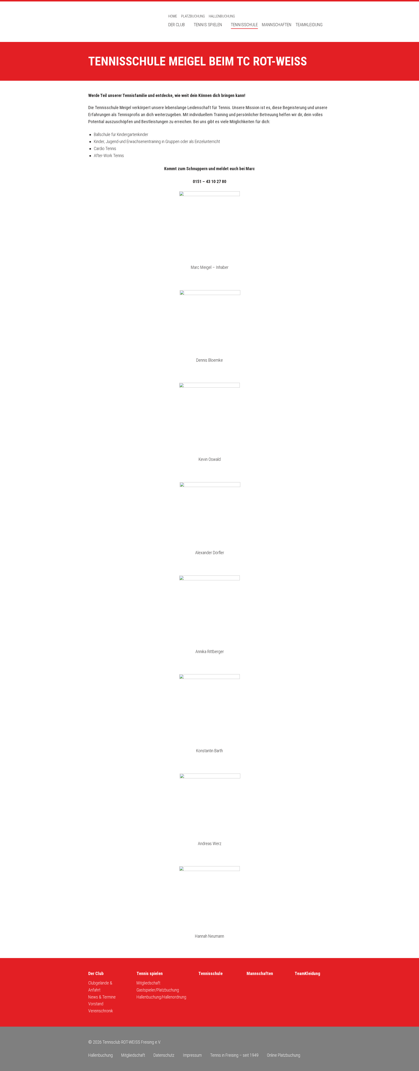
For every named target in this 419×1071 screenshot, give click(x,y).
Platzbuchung (193, 16)
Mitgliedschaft (148, 982)
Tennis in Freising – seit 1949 (234, 1055)
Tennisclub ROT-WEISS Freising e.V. (122, 22)
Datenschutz (163, 1055)
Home (172, 16)
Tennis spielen (208, 24)
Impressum (192, 1055)
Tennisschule (244, 24)
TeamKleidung (309, 24)
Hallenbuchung (222, 16)
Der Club (176, 24)
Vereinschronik (100, 1010)
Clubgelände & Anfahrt (100, 986)
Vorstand (95, 1003)
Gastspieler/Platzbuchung (158, 989)
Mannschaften (276, 24)
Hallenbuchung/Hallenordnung (161, 996)
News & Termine (102, 996)
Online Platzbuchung (283, 1055)
